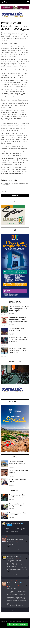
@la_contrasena (10, 558)
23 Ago (17, 541)
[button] (17, 624)
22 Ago (17, 558)
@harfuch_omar (10, 541)
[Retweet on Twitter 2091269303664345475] (11, 574)
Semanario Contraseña (13, 556)
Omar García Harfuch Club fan (15, 539)
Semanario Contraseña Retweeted (15, 537)
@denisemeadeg (10, 585)
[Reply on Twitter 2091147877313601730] (8, 605)
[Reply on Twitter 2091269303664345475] (8, 574)
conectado (17, 183)
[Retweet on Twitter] (6, 537)
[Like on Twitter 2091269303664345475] (14, 574)
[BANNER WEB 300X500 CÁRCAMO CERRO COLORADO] (15, 452)
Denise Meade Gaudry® (13, 583)
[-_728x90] (15, 9)
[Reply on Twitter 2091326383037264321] (8, 550)
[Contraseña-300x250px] (13, 225)
